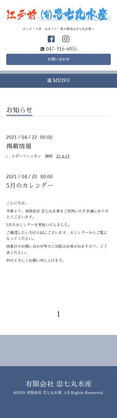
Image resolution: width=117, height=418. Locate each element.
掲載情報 (18, 146)
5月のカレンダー (29, 186)
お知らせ (19, 110)
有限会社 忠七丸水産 (58, 384)
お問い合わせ (58, 59)
